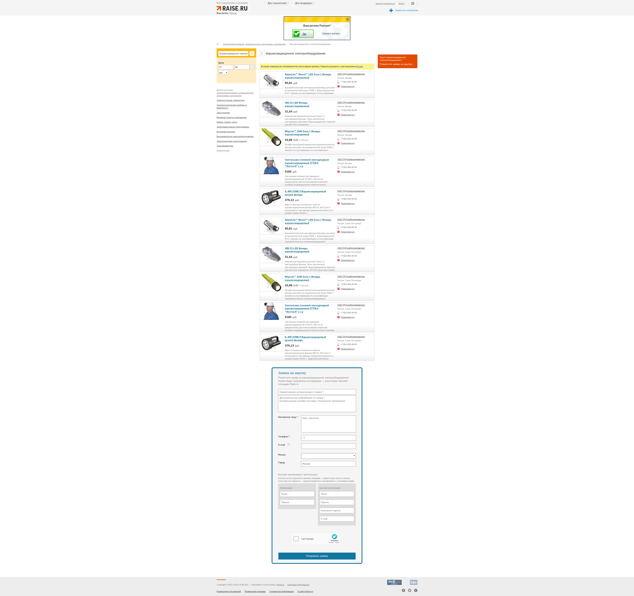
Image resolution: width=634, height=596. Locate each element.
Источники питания (226, 132)
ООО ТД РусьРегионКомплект (351, 74)
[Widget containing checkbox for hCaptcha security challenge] (316, 538)
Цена (221, 62)
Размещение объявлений (229, 591)
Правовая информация (298, 585)
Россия (359, 66)
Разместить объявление (406, 10)
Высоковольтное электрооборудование (235, 136)
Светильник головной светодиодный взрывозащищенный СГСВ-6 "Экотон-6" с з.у (307, 162)
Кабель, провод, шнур (227, 122)
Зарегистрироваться (385, 3)
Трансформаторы (225, 146)
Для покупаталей (277, 3)
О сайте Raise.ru (305, 591)
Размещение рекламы (255, 591)
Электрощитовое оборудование (232, 141)
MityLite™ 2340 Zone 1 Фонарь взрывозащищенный (302, 133)
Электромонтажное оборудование (233, 127)
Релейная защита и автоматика (232, 117)
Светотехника (223, 113)
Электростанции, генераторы (231, 100)
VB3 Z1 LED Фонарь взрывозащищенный (297, 250)
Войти (402, 3)
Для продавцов (303, 3)
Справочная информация (281, 591)
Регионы (280, 585)
